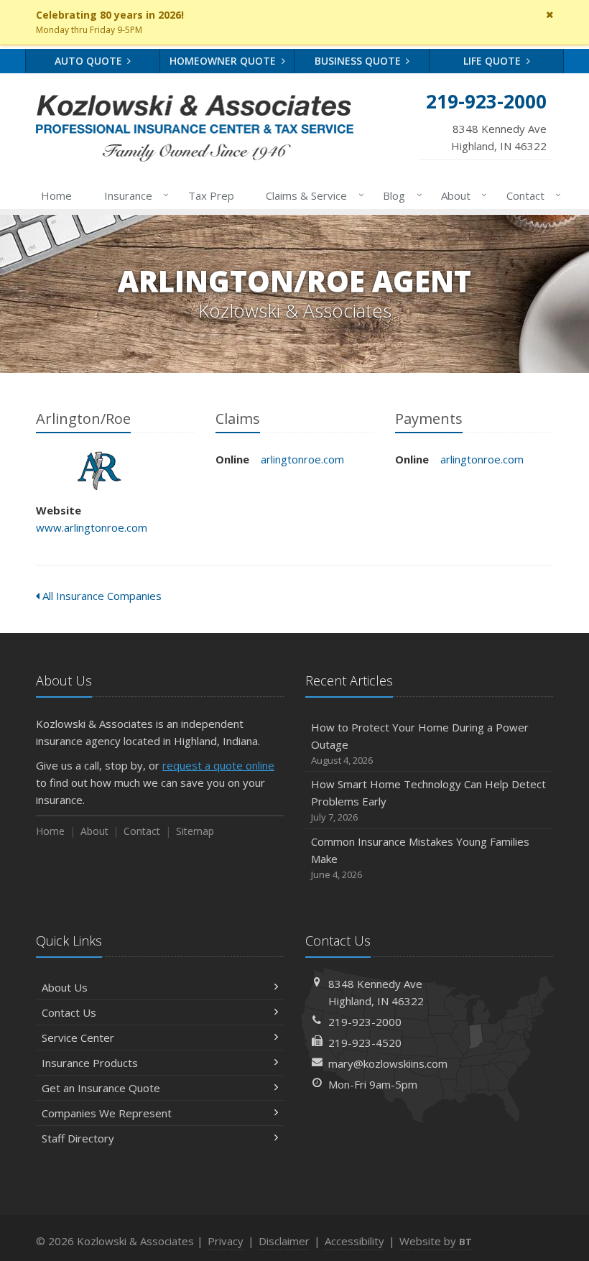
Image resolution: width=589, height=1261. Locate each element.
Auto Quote (90, 61)
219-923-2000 (365, 1022)
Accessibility (354, 1241)
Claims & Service (311, 195)
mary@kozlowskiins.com (387, 1063)
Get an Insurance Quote (101, 1088)
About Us (65, 987)
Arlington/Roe (100, 470)
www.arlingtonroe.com (91, 527)
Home (56, 195)
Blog (398, 195)
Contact (530, 195)
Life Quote (493, 61)
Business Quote (359, 61)
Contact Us (69, 1012)
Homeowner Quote (224, 61)
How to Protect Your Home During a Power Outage (420, 743)
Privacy (226, 1241)
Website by (435, 1241)
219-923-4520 (365, 1042)
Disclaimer (284, 1241)
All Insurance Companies (101, 595)
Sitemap (195, 831)
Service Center (78, 1037)
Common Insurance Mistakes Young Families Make (420, 857)
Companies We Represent (107, 1113)
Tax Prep (211, 195)
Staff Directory (78, 1138)
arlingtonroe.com (302, 459)
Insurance (133, 195)
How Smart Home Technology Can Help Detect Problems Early (428, 800)
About (460, 195)
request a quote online (218, 765)
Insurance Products (90, 1063)
